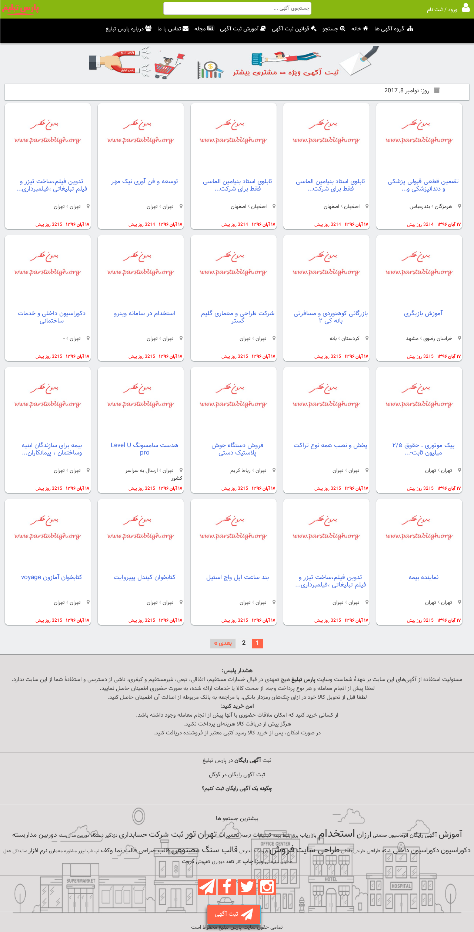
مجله (200, 29)
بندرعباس (420, 207)
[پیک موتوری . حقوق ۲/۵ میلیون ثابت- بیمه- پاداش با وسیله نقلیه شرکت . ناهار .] (419, 427)
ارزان (364, 835)
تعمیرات (229, 835)
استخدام (336, 834)
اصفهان (351, 207)
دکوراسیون (456, 850)
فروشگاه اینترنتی (253, 851)
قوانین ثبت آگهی (290, 29)
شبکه (386, 851)
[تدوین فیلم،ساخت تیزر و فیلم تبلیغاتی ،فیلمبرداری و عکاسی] (48, 163)
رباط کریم (240, 471)
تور (190, 834)
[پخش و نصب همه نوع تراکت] (326, 427)
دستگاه (97, 835)
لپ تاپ (93, 851)
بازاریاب (308, 835)
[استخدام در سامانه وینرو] (141, 295)
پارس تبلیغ (303, 679)
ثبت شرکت (166, 835)
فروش (282, 849)
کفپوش (203, 862)
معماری (56, 851)
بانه (333, 339)
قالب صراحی (154, 851)
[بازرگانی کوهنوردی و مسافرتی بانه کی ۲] (326, 295)
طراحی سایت (318, 850)
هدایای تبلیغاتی (279, 862)
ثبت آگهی (228, 914)
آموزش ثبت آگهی (239, 29)
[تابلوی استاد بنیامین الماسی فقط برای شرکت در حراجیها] (326, 163)
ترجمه (246, 836)
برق (295, 835)
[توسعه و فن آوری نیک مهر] (141, 163)
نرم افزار (38, 850)
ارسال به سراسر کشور (154, 475)
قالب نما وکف (119, 851)
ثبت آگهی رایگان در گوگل (237, 775)
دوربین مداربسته (34, 835)
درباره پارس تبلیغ (125, 29)
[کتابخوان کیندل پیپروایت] (141, 559)
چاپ (248, 861)
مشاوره (70, 851)
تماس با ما (169, 29)
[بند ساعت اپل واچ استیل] (233, 559)
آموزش (450, 834)
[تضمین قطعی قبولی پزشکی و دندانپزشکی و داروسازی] (419, 163)
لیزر (82, 851)
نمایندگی (20, 851)
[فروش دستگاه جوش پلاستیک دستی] (233, 427)
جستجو (330, 29)
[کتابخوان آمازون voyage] (48, 559)
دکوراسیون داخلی (416, 850)
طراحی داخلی (353, 851)
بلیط (286, 835)
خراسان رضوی (437, 339)
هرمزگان (442, 207)
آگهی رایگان (423, 835)
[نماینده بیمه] (419, 559)
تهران (167, 207)
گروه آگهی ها (389, 29)
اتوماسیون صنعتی (390, 835)
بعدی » (223, 643)
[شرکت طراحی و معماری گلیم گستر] (233, 295)
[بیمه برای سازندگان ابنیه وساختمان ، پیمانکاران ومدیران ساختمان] (48, 427)
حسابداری (133, 834)
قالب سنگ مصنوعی (204, 850)
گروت (188, 861)
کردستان (350, 339)
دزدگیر (111, 835)
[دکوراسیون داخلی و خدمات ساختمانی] (48, 295)
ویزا (259, 861)
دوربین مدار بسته (74, 835)
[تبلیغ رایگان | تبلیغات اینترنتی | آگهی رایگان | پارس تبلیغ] (20, 14)
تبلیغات (262, 835)
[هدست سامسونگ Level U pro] (141, 427)
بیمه (277, 835)
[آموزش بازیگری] (419, 295)
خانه (356, 29)
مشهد (412, 339)
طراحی (373, 851)
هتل (7, 851)
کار (238, 862)
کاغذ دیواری (223, 862)
